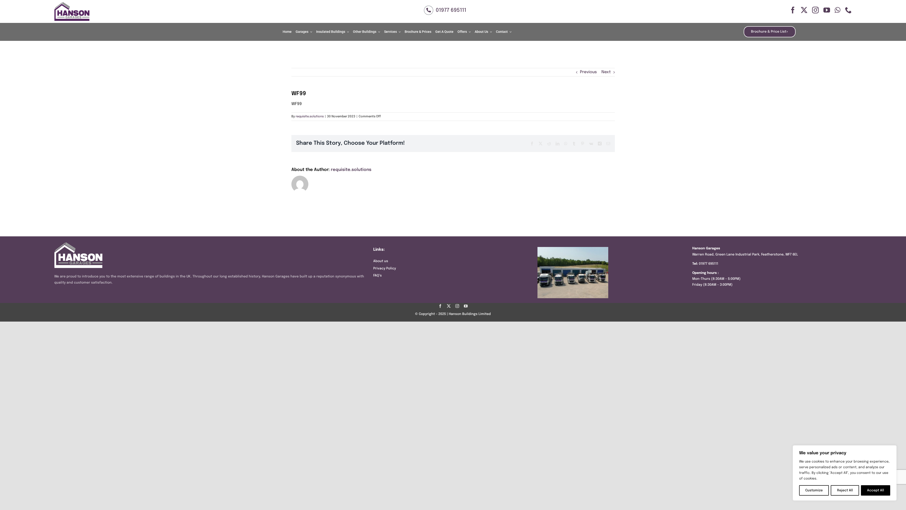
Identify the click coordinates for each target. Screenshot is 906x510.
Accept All (875, 490)
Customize (814, 490)
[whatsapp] (837, 10)
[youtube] (826, 10)
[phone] (848, 10)
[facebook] (792, 10)
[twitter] (804, 10)
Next (606, 72)
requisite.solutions (310, 116)
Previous (588, 72)
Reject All (845, 490)
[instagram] (815, 10)
